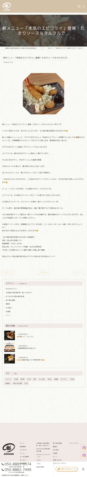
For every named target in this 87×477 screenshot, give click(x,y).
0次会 (26, 383)
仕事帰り (7, 383)
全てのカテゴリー (12, 289)
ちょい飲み (42, 379)
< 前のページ (8, 272)
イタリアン (8, 379)
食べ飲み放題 (10, 300)
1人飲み (72, 379)
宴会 (35, 379)
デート (8, 315)
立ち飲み (9, 308)
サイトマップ (73, 443)
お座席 (8, 312)
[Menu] (83, 6)
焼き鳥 (22, 379)
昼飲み (8, 304)
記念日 (50, 379)
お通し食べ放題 (17, 383)
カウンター (64, 379)
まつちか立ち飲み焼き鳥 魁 (15, 296)
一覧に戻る (43, 272)
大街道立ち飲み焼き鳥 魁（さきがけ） (19, 293)
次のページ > (78, 272)
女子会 (29, 379)
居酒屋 (56, 379)
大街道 (16, 379)
